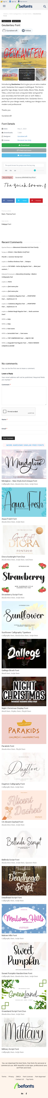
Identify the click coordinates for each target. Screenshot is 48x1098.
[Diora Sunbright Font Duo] (24, 540)
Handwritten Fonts (22, 484)
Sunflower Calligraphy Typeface (16, 632)
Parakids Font (8, 746)
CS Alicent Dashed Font (12, 822)
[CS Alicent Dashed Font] (24, 805)
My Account (23, 1)
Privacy (11, 1077)
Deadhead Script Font (12, 897)
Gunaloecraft (22, 136)
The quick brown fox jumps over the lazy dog (25, 185)
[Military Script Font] (24, 1032)
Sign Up (12, 1)
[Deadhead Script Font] (24, 881)
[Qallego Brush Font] (24, 653)
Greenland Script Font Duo (14, 1011)
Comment (6, 385)
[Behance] (22, 1093)
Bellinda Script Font (10, 860)
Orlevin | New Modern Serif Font (18, 252)
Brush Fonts (6, 673)
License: (7, 140)
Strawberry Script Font (12, 594)
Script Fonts (27, 14)
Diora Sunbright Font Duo (13, 557)
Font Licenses (28, 1077)
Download (25, 145)
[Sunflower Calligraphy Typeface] (24, 615)
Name (5, 419)
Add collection (25, 155)
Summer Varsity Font (16, 257)
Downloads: (8, 133)
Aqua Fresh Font (9, 519)
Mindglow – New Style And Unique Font (19, 481)
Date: (6, 129)
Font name (11, 329)
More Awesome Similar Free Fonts (25, 445)
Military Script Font (10, 1049)
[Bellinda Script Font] (24, 843)
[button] (45, 7)
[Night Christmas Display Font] (24, 691)
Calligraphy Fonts (8, 484)
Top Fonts (29, 1079)
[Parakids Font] (24, 729)
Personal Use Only (24, 140)
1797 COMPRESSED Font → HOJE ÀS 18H (20, 338)
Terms (4, 1077)
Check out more (25, 150)
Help (9, 319)
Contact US (20, 1079)
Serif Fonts (29, 560)
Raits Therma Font (9, 214)
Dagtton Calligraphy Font (13, 784)
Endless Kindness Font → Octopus (19, 262)
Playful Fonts (6, 21)
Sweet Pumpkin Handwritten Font (17, 973)
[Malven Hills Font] (24, 918)
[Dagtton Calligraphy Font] (24, 767)
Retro (10, 282)
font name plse (13, 286)
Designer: (7, 136)
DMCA (18, 1077)
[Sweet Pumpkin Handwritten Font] (24, 956)
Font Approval (40, 1077)
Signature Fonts (31, 863)
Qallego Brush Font (10, 670)
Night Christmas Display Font (15, 708)
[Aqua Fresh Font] (24, 502)
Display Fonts (16, 711)
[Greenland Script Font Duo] (24, 994)
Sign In (4, 1)
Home (5, 14)
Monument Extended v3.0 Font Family (25, 247)
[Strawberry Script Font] (24, 578)
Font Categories (15, 14)
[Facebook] (26, 1093)
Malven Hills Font (9, 935)
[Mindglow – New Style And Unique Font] (24, 464)
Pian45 (4, 257)
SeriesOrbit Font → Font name (17, 333)
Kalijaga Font (6, 224)
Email (4, 429)
